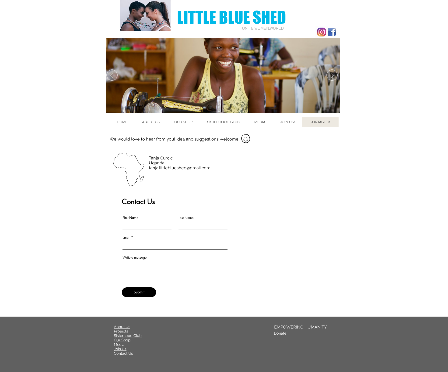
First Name (130, 217)
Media (119, 344)
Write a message (134, 257)
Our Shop (122, 340)
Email (126, 237)
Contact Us (123, 353)
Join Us (120, 349)
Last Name (185, 217)
